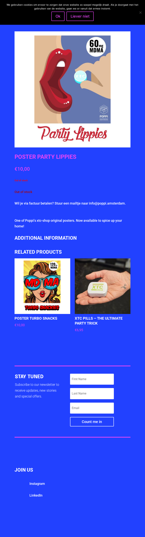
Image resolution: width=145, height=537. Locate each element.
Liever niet (80, 16)
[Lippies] (72, 146)
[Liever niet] (140, 12)
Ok (58, 16)
